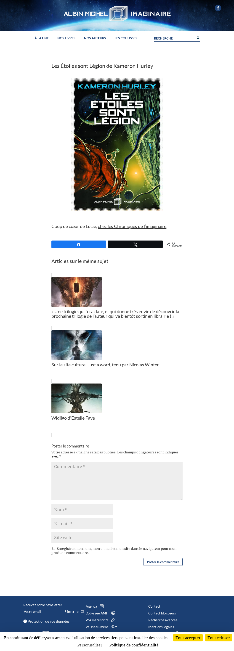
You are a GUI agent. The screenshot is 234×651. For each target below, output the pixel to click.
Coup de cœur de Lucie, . (109, 226)
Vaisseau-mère (97, 627)
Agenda (92, 606)
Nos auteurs (95, 38)
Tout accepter (188, 637)
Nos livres (66, 38)
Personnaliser (89, 645)
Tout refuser (218, 637)
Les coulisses (126, 38)
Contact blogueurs (162, 613)
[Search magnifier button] (198, 37)
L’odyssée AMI (97, 613)
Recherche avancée (163, 620)
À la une (42, 38)
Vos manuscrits (97, 620)
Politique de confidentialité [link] (134, 645)
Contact (154, 606)
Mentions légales (161, 627)
